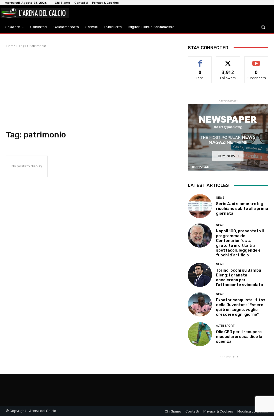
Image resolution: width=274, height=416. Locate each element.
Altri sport (225, 325)
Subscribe (256, 61)
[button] (263, 27)
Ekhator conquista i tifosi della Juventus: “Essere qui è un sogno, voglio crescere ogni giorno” (241, 307)
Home (10, 46)
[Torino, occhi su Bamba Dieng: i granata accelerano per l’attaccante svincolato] (200, 275)
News (220, 197)
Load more (226, 357)
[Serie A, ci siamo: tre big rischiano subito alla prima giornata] (200, 206)
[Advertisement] (91, 89)
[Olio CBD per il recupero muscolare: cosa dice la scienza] (200, 334)
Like (200, 61)
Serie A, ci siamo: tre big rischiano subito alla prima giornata (242, 208)
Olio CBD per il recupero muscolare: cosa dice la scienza (239, 336)
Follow (228, 61)
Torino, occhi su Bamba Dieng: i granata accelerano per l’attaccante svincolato (239, 277)
